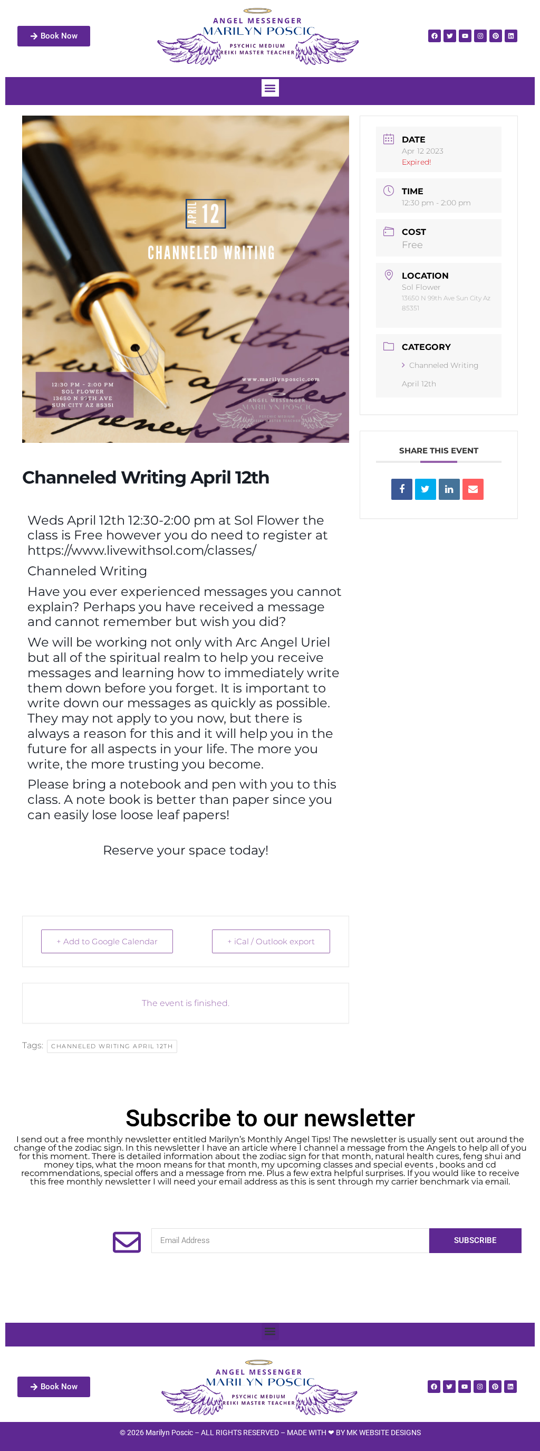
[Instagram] (480, 36)
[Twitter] (449, 36)
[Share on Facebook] (401, 489)
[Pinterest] (495, 36)
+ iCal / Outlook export (271, 941)
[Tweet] (425, 489)
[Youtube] (465, 36)
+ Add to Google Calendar (107, 941)
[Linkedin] (511, 36)
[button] (270, 88)
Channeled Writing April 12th (112, 1046)
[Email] (473, 489)
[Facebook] (434, 36)
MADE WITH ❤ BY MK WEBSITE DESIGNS (354, 1432)
